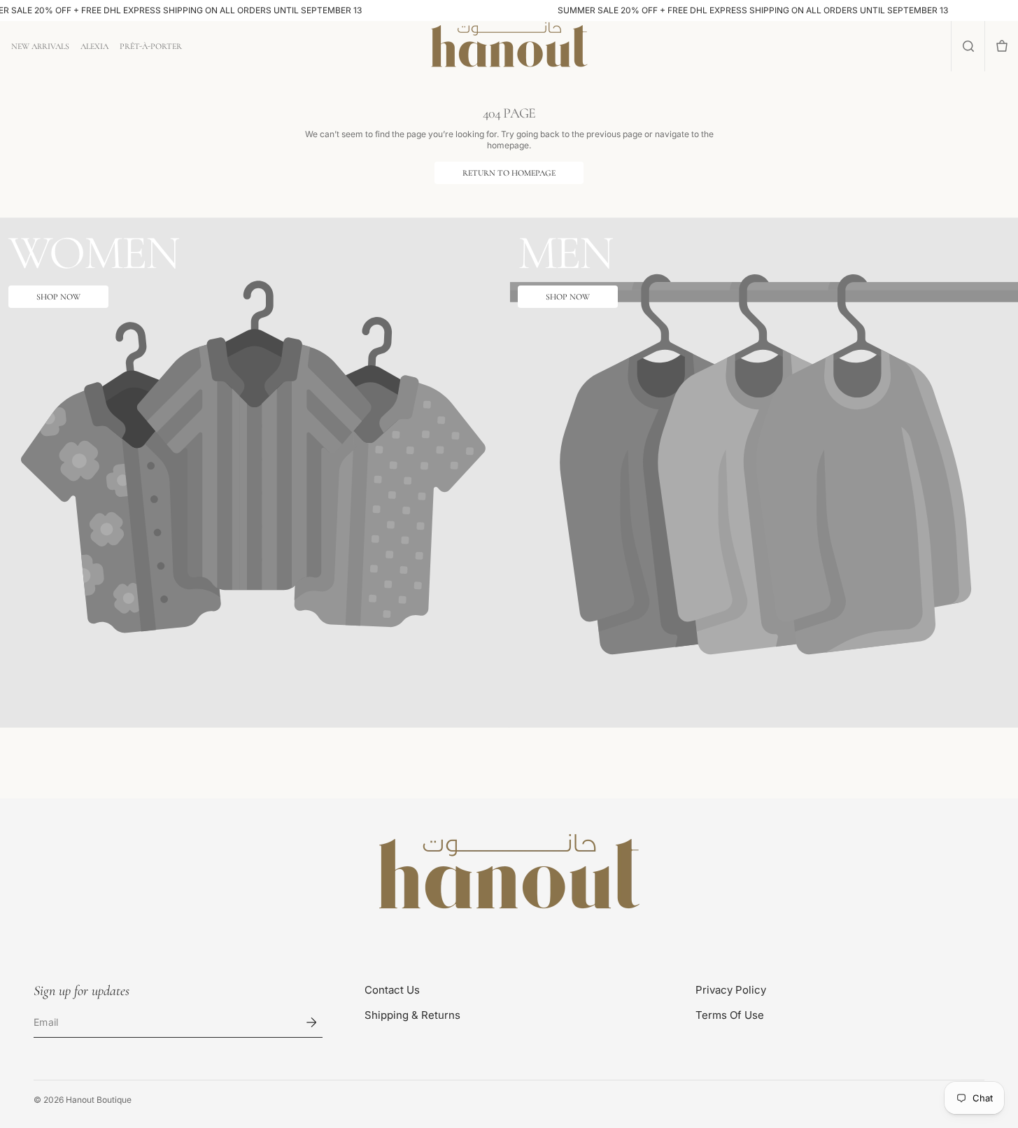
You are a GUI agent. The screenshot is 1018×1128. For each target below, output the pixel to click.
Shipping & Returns (412, 1015)
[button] (968, 46)
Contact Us (392, 989)
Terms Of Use (729, 1015)
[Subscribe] (311, 1022)
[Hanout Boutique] (509, 874)
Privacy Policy (730, 989)
